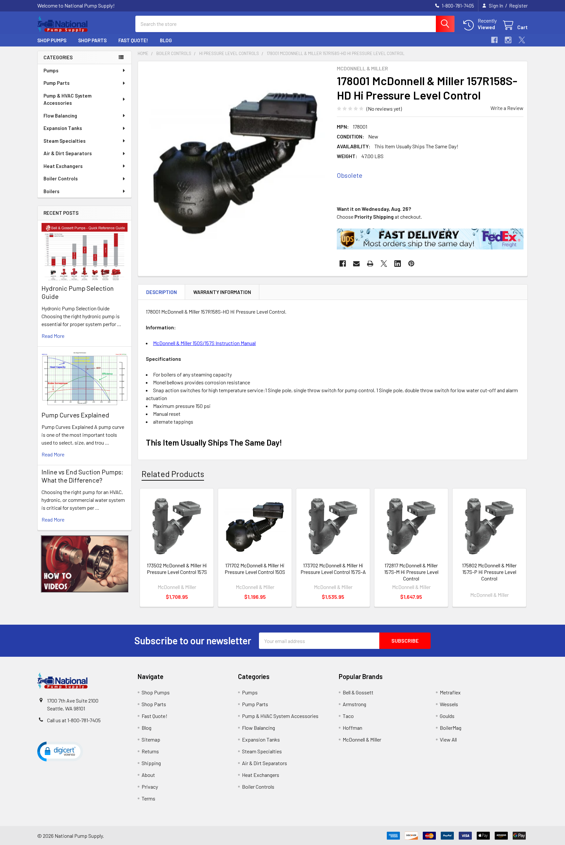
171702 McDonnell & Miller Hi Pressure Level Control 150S (255, 568)
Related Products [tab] (173, 474)
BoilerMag (450, 728)
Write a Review (506, 108)
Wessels (449, 704)
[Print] (370, 263)
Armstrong (354, 704)
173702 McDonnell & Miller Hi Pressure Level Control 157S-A (333, 568)
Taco (348, 716)
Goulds (447, 716)
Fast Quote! (133, 40)
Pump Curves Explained (75, 415)
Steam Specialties (64, 141)
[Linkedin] (397, 263)
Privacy (150, 786)
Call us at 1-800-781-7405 (74, 720)
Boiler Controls (60, 178)
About (148, 775)
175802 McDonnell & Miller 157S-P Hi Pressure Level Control (489, 571)
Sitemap (151, 739)
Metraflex (450, 692)
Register (518, 6)
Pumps (51, 70)
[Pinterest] (411, 263)
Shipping (151, 763)
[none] (235, 158)
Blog (166, 40)
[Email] (356, 263)
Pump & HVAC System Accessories (67, 99)
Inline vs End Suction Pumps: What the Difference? (82, 476)
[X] (522, 40)
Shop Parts (92, 40)
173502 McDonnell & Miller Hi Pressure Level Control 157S (177, 568)
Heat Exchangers (63, 166)
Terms (148, 798)
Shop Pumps (51, 40)
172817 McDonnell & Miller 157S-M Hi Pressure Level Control (411, 571)
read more (53, 336)
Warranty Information (222, 292)
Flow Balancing (60, 116)
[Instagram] (508, 40)
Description (161, 292)
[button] (84, 564)
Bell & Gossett (358, 692)
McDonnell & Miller (362, 739)
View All (448, 739)
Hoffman (352, 728)
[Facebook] (494, 40)
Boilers (51, 191)
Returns (150, 751)
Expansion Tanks (62, 128)
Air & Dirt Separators (67, 153)
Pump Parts (56, 83)
